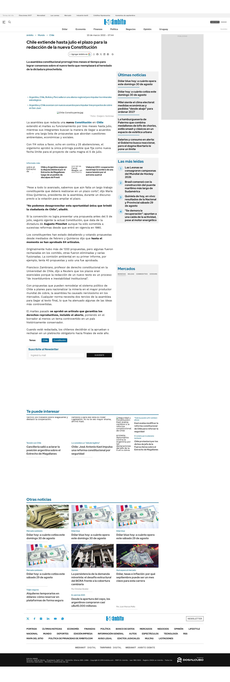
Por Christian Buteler (80, 589)
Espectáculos (150, 633)
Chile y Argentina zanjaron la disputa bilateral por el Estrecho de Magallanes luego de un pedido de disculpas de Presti (54, 172)
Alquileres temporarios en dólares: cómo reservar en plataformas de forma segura (44, 597)
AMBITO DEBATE (140, 647)
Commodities (142, 274)
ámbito (29, 35)
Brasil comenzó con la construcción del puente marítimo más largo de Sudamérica (140, 186)
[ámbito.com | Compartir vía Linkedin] (104, 54)
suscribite (215, 22)
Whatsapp (62, 618)
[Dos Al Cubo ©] (190, 660)
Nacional (32, 633)
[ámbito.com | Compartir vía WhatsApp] (94, 54)
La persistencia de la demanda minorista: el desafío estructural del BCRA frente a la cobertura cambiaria (91, 579)
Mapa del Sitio (34, 638)
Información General (111, 633)
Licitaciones (166, 638)
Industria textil (82, 15)
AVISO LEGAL (105, 638)
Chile (51, 35)
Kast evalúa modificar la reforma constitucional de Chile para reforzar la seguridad (146, 427)
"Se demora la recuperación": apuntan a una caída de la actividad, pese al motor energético (141, 215)
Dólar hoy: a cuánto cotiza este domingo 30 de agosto (137, 93)
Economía (81, 29)
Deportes (62, 633)
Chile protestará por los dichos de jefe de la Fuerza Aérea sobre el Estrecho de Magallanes (146, 445)
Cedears (153, 274)
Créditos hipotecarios (101, 15)
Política (114, 29)
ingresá (224, 22)
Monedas (122, 274)
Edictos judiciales (128, 638)
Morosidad (41, 15)
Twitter (27, 619)
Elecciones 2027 (25, 15)
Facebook (34, 618)
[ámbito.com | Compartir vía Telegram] (108, 54)
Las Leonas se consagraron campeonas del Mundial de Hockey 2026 (140, 172)
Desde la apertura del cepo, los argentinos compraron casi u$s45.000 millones (90, 602)
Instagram (41, 618)
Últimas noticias (52, 628)
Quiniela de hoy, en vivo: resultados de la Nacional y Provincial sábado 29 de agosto (140, 200)
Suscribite (99, 355)
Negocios (130, 29)
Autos (133, 633)
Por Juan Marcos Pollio (125, 606)
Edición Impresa (83, 633)
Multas (149, 638)
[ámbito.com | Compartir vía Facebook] (97, 54)
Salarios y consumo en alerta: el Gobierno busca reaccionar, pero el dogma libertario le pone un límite (136, 144)
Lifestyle (194, 628)
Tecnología (171, 633)
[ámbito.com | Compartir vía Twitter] (101, 54)
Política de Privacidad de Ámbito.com (71, 638)
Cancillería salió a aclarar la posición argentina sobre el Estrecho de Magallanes (43, 450)
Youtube (55, 619)
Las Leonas (54, 15)
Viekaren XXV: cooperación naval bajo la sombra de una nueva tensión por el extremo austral (100, 171)
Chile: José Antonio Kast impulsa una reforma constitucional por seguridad (91, 450)
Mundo (41, 35)
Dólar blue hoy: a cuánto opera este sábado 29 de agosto (135, 536)
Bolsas (131, 274)
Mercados (146, 628)
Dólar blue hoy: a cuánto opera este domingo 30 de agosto (137, 82)
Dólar (65, 29)
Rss (185, 633)
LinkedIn (48, 618)
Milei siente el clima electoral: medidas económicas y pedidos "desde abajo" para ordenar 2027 (136, 107)
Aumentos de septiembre (125, 15)
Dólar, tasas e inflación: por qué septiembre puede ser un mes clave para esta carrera (135, 577)
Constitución (83, 122)
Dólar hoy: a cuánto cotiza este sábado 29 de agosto (45, 575)
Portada (31, 628)
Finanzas (98, 29)
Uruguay (163, 29)
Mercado (67, 15)
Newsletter (223, 29)
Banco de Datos (125, 628)
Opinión (147, 29)
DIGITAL (85, 647)
